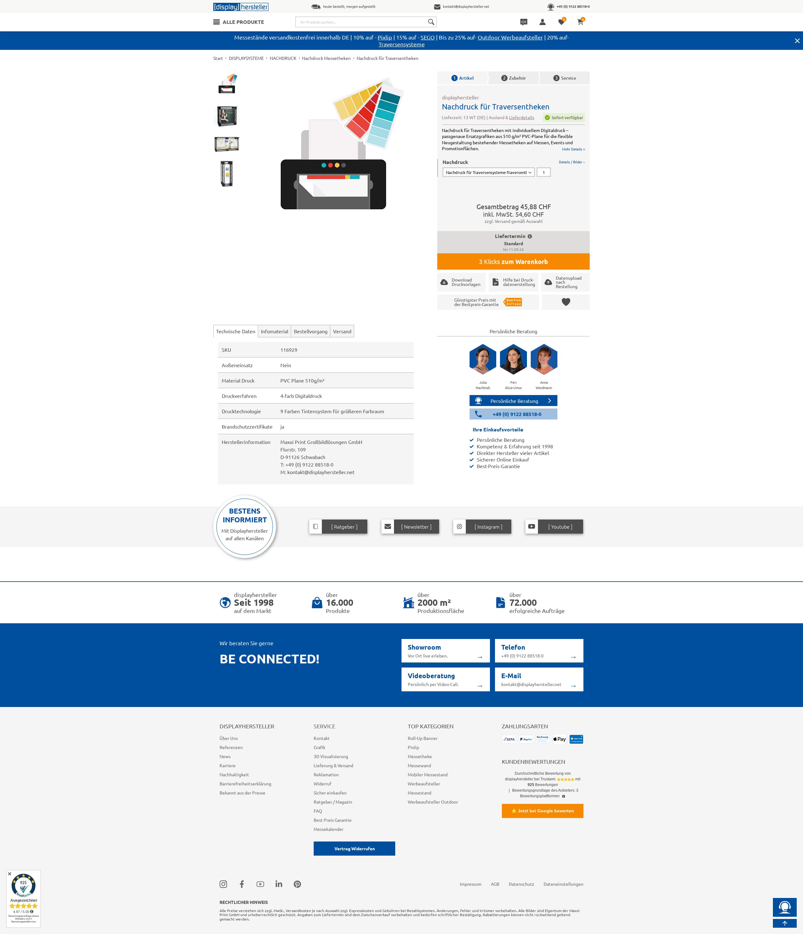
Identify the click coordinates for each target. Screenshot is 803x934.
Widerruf (322, 783)
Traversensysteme (402, 44)
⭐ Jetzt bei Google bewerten (542, 810)
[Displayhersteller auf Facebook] (242, 884)
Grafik (319, 747)
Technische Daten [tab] (235, 331)
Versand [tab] (342, 331)
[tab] (514, 168)
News (225, 756)
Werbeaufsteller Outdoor (433, 802)
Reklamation (326, 774)
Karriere (228, 765)
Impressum (470, 884)
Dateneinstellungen (563, 884)
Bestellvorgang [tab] (310, 331)
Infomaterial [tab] (274, 331)
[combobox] (366, 22)
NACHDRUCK (283, 58)
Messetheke (420, 756)
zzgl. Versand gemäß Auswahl (514, 221)
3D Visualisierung (331, 756)
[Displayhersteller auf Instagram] (223, 884)
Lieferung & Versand (333, 765)
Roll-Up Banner (423, 738)
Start (218, 58)
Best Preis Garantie (333, 820)
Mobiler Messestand (428, 774)
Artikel (463, 78)
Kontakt (322, 738)
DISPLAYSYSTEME (246, 58)
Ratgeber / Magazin (333, 802)
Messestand (419, 792)
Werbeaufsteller (424, 783)
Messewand (419, 765)
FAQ (318, 811)
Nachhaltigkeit (234, 774)
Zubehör (514, 78)
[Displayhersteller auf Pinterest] (297, 884)
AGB (495, 884)
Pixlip (385, 37)
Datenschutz (521, 884)
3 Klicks (513, 261)
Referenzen (231, 747)
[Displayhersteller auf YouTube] (260, 884)
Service (565, 78)
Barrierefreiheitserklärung (245, 783)
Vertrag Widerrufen (354, 848)
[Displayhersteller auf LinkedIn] (279, 884)
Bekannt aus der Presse (242, 792)
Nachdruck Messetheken (326, 58)
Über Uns (229, 738)
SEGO (428, 37)
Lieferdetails (521, 117)
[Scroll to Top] (785, 923)
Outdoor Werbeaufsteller (510, 37)
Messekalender (328, 829)
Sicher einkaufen (330, 792)
